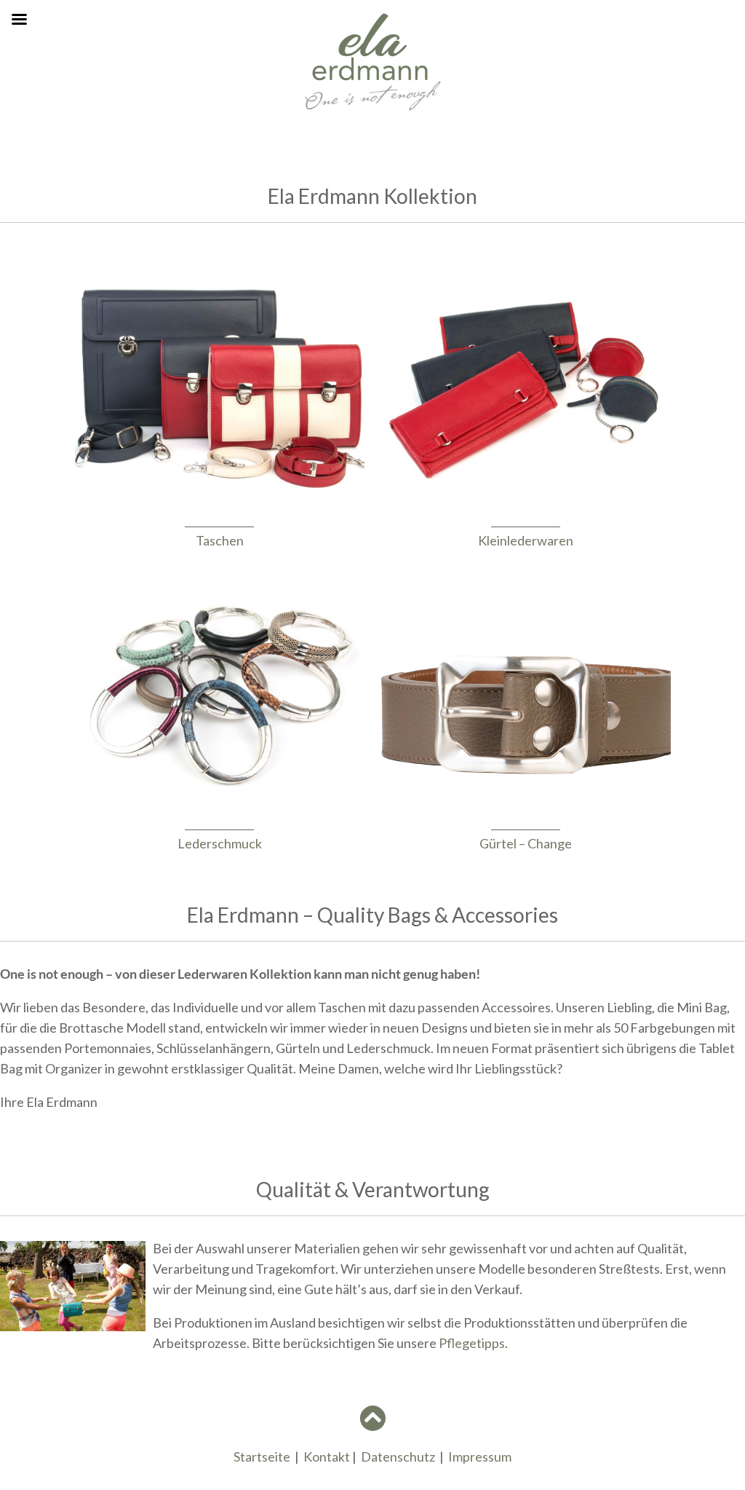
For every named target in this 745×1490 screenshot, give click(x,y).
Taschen (220, 540)
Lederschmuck (220, 843)
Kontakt (326, 1456)
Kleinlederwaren (525, 540)
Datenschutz (398, 1456)
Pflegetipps (472, 1343)
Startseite (262, 1456)
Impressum (479, 1456)
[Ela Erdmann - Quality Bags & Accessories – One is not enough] (372, 107)
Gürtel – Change (525, 843)
